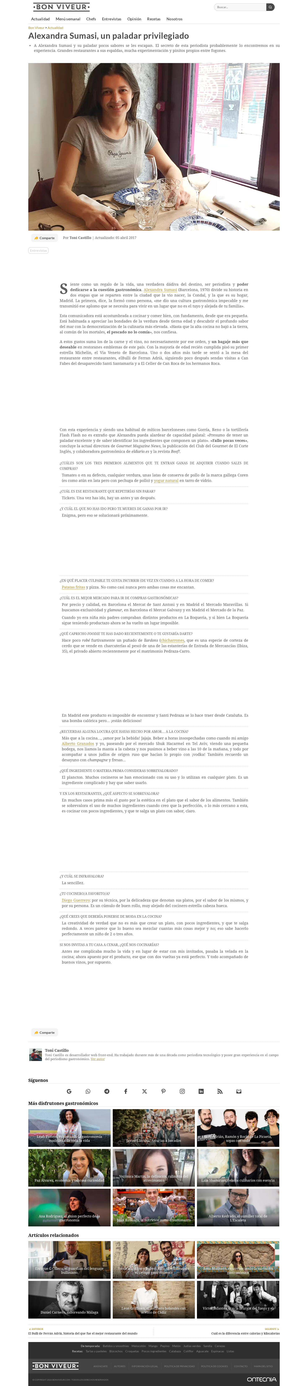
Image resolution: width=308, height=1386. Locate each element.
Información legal (145, 1366)
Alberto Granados (78, 743)
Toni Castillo (57, 1050)
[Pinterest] (163, 1091)
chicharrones (172, 640)
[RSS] (220, 1091)
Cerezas (220, 1346)
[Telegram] (107, 1091)
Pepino (165, 1346)
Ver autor (98, 1059)
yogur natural (166, 480)
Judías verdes (192, 1346)
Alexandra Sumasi (160, 290)
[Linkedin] (201, 1091)
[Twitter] (145, 1091)
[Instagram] (182, 1091)
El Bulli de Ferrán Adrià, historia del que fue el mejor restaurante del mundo (82, 1333)
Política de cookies (214, 1366)
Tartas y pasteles (96, 1351)
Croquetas (132, 1351)
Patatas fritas (73, 587)
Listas (230, 1351)
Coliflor (189, 1351)
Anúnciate (100, 1366)
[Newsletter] (239, 1091)
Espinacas (217, 1351)
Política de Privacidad (179, 1366)
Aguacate (202, 1351)
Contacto (241, 1366)
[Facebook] (126, 1091)
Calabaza (175, 1351)
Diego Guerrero (76, 900)
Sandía (207, 1346)
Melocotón (139, 1346)
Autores (119, 1366)
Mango (153, 1346)
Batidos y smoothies (116, 1346)
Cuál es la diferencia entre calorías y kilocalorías (245, 1333)
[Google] (69, 1091)
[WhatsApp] (88, 1091)
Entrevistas (38, 250)
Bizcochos (116, 1351)
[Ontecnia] (262, 1379)
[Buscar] (270, 7)
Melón (176, 1346)
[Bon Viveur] (61, 7)
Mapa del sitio (263, 1366)
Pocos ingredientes (154, 1351)
